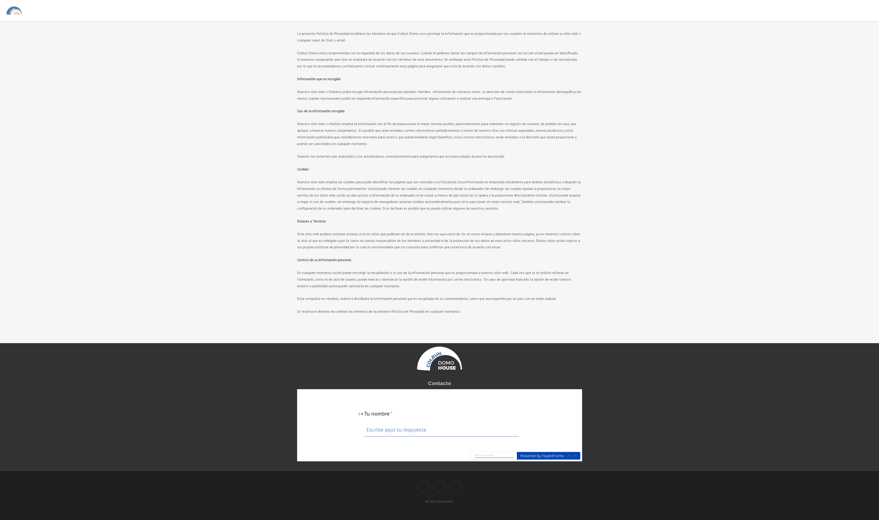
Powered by (542, 455)
